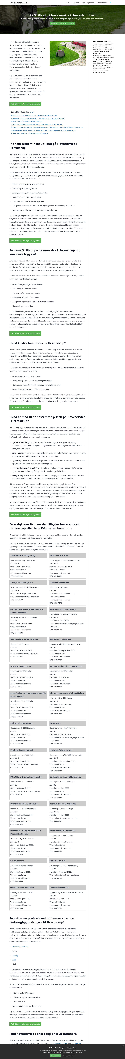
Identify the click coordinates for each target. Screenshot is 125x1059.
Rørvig (15, 955)
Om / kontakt (102, 3)
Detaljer (80, 1052)
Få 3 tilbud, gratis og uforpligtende (62, 23)
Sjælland (90, 3)
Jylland (76, 3)
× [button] (123, 1046)
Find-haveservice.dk (18, 2)
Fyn (83, 3)
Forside (68, 3)
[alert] (62, 1051)
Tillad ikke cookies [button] (68, 1055)
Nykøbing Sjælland (20, 947)
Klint (14, 959)
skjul (31, 112)
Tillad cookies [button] (55, 1055)
